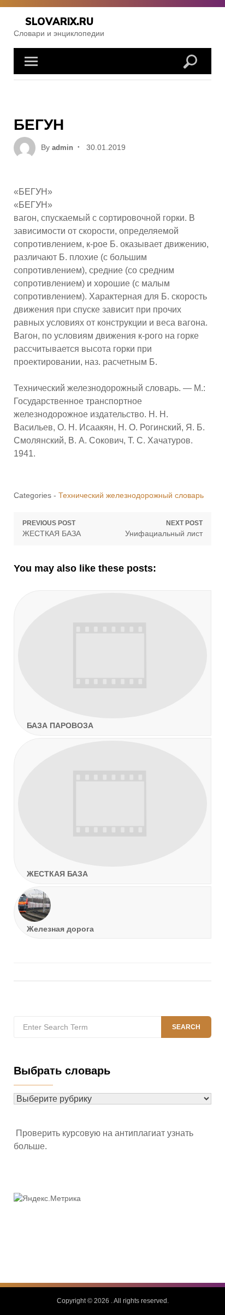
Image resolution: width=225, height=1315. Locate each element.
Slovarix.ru (59, 21)
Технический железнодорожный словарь (131, 495)
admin (62, 147)
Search (186, 1027)
